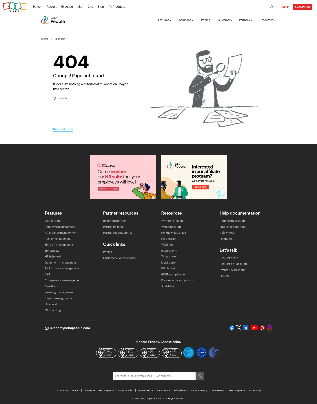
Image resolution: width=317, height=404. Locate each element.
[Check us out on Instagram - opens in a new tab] (269, 327)
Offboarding (53, 310)
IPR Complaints (106, 390)
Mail (80, 6)
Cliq (90, 6)
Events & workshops (232, 269)
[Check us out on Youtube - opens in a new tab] (254, 327)
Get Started (302, 6)
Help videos (227, 232)
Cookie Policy (217, 390)
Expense (67, 6)
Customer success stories (119, 257)
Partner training (113, 226)
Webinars (167, 244)
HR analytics (53, 304)
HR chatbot (168, 268)
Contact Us (62, 390)
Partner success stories (117, 232)
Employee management (60, 226)
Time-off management (59, 244)
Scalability (168, 286)
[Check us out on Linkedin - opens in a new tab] (246, 327)
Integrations (169, 250)
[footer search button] (200, 376)
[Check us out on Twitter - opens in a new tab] (238, 327)
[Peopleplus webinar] (123, 177)
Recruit (52, 6)
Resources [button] (266, 19)
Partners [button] (244, 19)
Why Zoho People (172, 220)
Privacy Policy (163, 390)
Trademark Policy (199, 390)
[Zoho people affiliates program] (194, 177)
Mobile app (168, 262)
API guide (226, 238)
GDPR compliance (173, 274)
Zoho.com (15, 7)
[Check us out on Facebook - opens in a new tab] (231, 327)
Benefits (50, 286)
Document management (60, 262)
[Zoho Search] (271, 7)
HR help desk (53, 256)
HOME (45, 39)
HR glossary (168, 238)
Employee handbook (233, 226)
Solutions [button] (185, 19)
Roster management (58, 238)
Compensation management (63, 280)
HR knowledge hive (173, 232)
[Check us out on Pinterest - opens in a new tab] (262, 327)
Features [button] (163, 19)
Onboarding (53, 220)
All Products (117, 6)
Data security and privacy (177, 280)
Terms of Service (145, 390)
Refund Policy (180, 390)
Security (76, 390)
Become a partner (114, 220)
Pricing (205, 19)
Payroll (37, 6)
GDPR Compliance (236, 390)
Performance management (62, 268)
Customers (225, 19)
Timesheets (52, 250)
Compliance (89, 390)
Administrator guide (232, 220)
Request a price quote (233, 263)
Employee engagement (59, 298)
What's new (168, 256)
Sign (101, 6)
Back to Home (63, 129)
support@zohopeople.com (70, 328)
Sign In (285, 6)
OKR (47, 274)
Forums (224, 275)
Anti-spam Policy (126, 390)
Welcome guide (171, 226)
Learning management (59, 292)
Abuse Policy (255, 390)
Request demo (229, 257)
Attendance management (61, 232)
